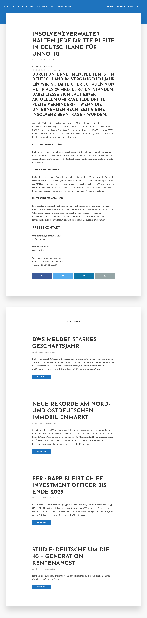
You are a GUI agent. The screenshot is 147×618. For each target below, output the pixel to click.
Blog (101, 6)
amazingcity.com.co (16, 6)
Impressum (121, 6)
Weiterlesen (41, 377)
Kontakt (110, 6)
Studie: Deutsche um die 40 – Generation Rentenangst (70, 556)
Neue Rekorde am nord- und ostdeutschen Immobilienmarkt (71, 411)
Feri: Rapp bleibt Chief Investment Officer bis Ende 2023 (69, 485)
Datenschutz (133, 6)
